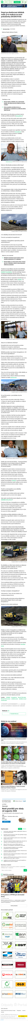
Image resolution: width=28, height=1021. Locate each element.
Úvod (2, 2)
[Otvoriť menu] (25, 2)
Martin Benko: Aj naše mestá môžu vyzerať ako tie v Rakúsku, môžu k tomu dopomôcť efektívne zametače (14, 263)
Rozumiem (22, 1016)
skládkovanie (14, 698)
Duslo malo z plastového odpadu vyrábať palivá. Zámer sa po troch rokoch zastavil (15, 832)
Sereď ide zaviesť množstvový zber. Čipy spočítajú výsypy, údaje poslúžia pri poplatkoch (15, 835)
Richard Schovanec (9, 161)
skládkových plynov (6, 499)
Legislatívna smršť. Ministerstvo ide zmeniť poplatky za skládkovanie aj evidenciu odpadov (15, 861)
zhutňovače (14, 377)
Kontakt (2, 1012)
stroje (2, 646)
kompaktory (14, 697)
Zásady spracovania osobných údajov (8, 1010)
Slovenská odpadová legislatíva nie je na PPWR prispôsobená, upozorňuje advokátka (13, 848)
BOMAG (14, 480)
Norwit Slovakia (22, 697)
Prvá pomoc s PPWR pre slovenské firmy (12, 895)
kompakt (18, 116)
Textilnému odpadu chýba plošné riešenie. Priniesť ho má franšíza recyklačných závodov (15, 851)
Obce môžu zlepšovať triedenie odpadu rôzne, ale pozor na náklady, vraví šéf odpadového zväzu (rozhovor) (15, 841)
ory (22, 116)
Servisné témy (6, 29)
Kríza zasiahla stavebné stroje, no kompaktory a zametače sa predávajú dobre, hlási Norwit (15, 108)
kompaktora (18, 131)
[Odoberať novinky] (25, 870)
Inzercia (23, 1010)
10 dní (20, 828)
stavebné (23, 644)
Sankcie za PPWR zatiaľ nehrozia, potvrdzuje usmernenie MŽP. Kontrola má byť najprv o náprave (15, 857)
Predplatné (17, 2)
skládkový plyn (22, 698)
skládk (19, 279)
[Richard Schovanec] (14, 152)
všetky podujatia (14, 905)
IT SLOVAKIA (8, 272)
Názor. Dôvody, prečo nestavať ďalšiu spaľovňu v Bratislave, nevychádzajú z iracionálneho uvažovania (14, 845)
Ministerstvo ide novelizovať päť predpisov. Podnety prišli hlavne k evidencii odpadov (15, 854)
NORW (3, 272)
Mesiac (24, 828)
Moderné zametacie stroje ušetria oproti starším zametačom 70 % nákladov (14, 258)
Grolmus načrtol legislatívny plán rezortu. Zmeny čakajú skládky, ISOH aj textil (15, 838)
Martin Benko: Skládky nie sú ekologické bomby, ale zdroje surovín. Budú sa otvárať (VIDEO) (14, 103)
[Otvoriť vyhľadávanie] (22, 2)
